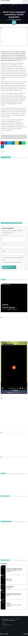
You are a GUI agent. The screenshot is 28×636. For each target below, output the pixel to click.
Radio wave (4, 137)
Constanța (4, 135)
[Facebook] (5, 628)
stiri (17, 137)
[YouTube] (2, 628)
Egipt (10, 135)
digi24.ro (20, 60)
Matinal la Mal (10, 499)
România (11, 137)
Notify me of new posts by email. (12, 262)
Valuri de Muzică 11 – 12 (12, 513)
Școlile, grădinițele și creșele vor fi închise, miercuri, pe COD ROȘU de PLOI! (16, 526)
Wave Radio (23, 137)
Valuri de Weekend (8, 307)
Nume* (3, 244)
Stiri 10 (8, 506)
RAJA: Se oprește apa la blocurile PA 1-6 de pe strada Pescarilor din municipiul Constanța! (14, 212)
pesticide (16, 135)
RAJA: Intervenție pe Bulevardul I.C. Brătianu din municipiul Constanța (13, 183)
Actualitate (6, 179)
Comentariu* (5, 234)
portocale (23, 135)
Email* (4, 251)
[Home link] (5, 2)
